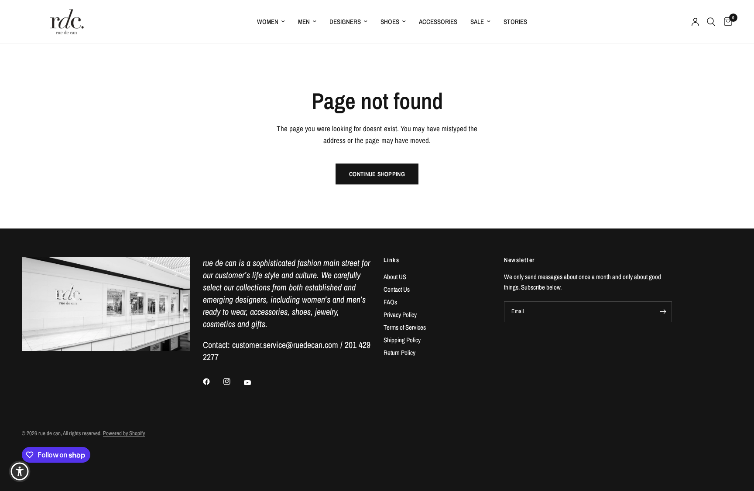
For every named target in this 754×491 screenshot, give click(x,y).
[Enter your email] (663, 311)
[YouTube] (253, 382)
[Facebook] (212, 381)
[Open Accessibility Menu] (20, 471)
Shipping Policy (402, 339)
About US (395, 276)
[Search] (711, 22)
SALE (477, 21)
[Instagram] (233, 381)
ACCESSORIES (438, 21)
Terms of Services (405, 327)
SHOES (389, 21)
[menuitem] (270, 21)
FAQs (390, 302)
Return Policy (399, 352)
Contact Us (397, 289)
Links (391, 260)
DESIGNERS (345, 21)
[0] (726, 22)
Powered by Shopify (124, 433)
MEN (304, 21)
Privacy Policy (400, 314)
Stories (515, 21)
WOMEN (267, 21)
